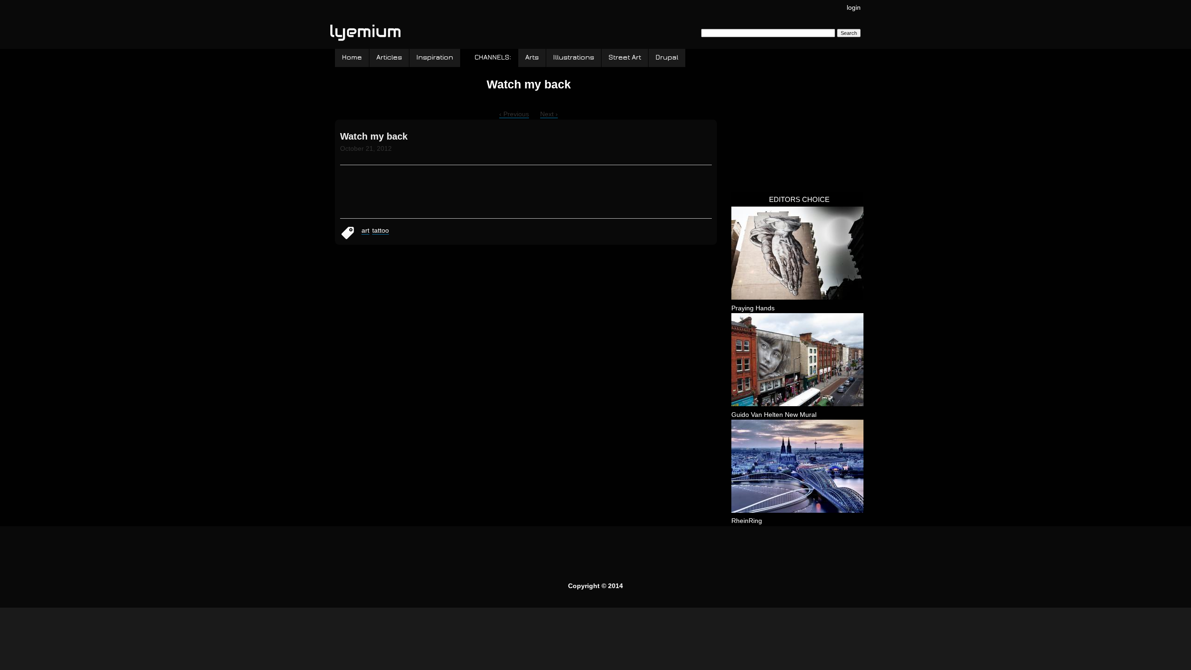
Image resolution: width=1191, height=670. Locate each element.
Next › (549, 114)
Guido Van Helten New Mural (773, 414)
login (854, 7)
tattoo (380, 230)
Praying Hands (753, 308)
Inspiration (434, 57)
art (365, 230)
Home (352, 57)
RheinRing (746, 520)
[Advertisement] (801, 125)
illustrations (573, 57)
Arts (532, 57)
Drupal (667, 57)
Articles (389, 57)
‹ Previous (514, 114)
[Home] (365, 28)
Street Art (625, 57)
